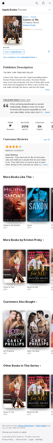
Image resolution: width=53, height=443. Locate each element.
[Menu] (49, 3)
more (47, 90)
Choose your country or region (14, 432)
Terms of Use (21, 440)
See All (47, 140)
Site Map (39, 440)
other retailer (41, 426)
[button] (36, 3)
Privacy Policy (7, 440)
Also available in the (19, 57)
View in (12, 52)
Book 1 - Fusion (29, 17)
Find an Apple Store (26, 426)
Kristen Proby (29, 25)
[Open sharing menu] (49, 51)
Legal (31, 440)
